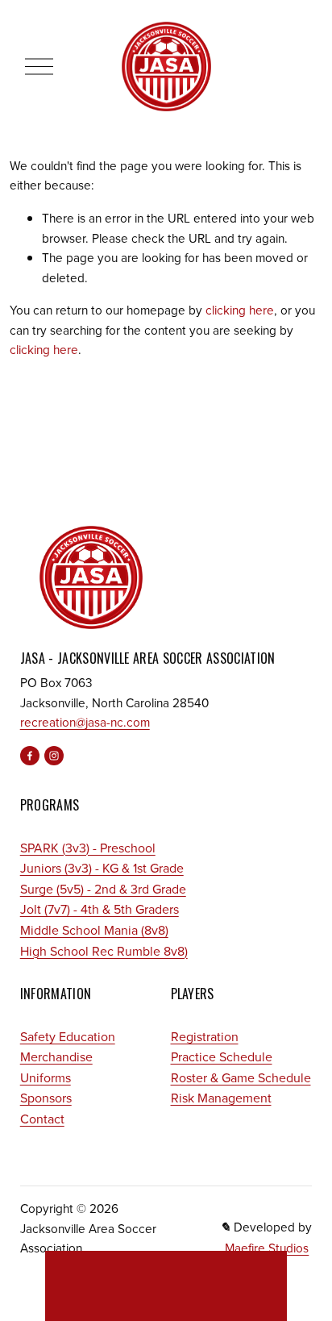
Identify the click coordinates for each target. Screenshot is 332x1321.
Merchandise (56, 1056)
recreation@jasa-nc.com (85, 722)
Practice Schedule (221, 1056)
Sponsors (46, 1097)
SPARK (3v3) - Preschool (88, 847)
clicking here (239, 310)
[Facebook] (29, 755)
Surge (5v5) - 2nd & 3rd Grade (103, 889)
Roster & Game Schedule (241, 1077)
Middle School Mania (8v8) (94, 930)
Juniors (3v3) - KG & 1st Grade (102, 868)
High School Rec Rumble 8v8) (104, 951)
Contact (42, 1118)
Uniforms (45, 1077)
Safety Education (67, 1036)
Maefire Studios (267, 1247)
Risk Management (221, 1097)
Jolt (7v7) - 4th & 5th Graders (99, 909)
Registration (205, 1036)
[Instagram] (54, 755)
